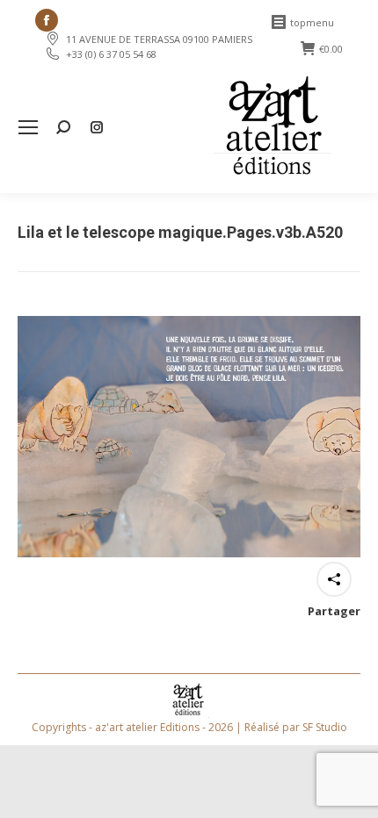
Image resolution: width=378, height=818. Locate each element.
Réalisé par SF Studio (295, 727)
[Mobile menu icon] (28, 127)
